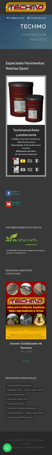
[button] (23, 361)
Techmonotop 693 (15, 413)
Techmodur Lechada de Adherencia (21, 408)
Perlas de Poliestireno (16, 394)
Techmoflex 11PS (14, 390)
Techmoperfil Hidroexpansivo (19, 385)
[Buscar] (45, 7)
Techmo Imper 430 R (33, 390)
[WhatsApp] (7, 447)
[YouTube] (9, 204)
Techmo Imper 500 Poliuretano (20, 417)
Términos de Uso (15, 447)
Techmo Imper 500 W (34, 413)
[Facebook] (9, 193)
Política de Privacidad (34, 447)
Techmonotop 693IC (16, 403)
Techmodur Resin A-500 (17, 399)
